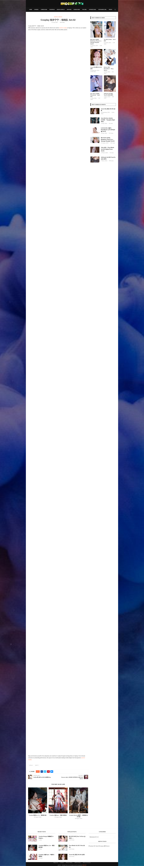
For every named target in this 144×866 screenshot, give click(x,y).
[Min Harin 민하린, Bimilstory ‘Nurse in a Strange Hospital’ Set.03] (96, 29)
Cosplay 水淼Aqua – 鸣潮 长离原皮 (58, 815)
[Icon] (110, 29)
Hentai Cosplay (61, 9)
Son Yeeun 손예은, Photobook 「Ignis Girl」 (95, 95)
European (52, 9)
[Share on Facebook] (42, 771)
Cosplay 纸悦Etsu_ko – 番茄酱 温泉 (37, 815)
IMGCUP (84, 865)
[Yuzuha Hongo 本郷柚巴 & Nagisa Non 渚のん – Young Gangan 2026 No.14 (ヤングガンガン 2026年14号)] (32, 839)
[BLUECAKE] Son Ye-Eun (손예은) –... (77, 837)
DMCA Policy (78, 862)
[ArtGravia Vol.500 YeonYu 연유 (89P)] (110, 83)
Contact (62, 862)
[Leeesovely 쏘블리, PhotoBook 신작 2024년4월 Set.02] (94, 130)
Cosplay (31, 765)
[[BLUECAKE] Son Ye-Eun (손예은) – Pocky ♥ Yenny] (62, 839)
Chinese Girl (44, 9)
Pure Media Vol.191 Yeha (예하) (77, 846)
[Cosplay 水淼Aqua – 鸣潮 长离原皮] (58, 800)
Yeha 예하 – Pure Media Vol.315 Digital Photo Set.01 (107, 149)
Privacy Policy (69, 862)
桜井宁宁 (37, 765)
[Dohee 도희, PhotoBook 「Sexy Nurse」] (110, 57)
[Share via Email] (51, 771)
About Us (55, 862)
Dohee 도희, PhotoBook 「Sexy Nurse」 (108, 69)
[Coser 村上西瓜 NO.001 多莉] (96, 57)
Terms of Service (87, 862)
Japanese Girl (92, 9)
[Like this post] (38, 771)
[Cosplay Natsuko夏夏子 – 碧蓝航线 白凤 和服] (78, 800)
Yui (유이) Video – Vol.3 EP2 (110, 40)
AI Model (36, 9)
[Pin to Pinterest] (48, 771)
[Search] (115, 9)
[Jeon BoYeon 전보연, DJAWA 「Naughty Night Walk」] (94, 120)
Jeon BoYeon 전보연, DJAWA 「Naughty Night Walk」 (108, 120)
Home (30, 9)
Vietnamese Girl (102, 9)
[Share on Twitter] (45, 771)
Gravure (69, 9)
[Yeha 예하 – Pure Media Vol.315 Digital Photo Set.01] (94, 150)
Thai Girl (84, 9)
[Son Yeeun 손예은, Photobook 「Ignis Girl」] (96, 83)
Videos (110, 9)
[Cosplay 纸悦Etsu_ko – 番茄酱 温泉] (37, 800)
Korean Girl (77, 9)
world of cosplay (63, 27)
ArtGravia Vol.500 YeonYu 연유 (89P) (108, 94)
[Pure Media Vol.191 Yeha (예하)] (62, 848)
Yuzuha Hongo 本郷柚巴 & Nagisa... (46, 837)
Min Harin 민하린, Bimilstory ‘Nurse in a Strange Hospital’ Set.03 (95, 41)
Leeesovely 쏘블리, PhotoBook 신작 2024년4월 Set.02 (108, 129)
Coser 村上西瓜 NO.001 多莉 (96, 68)
